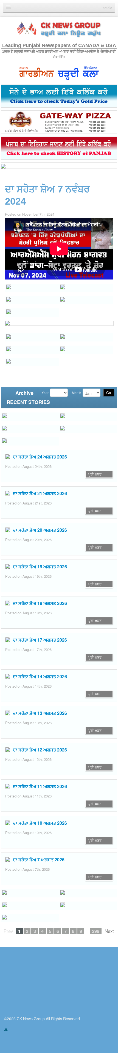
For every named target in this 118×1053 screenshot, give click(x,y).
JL (6, 1029)
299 (95, 931)
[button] (32, 300)
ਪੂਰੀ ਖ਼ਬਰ (95, 474)
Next (109, 931)
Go (108, 392)
